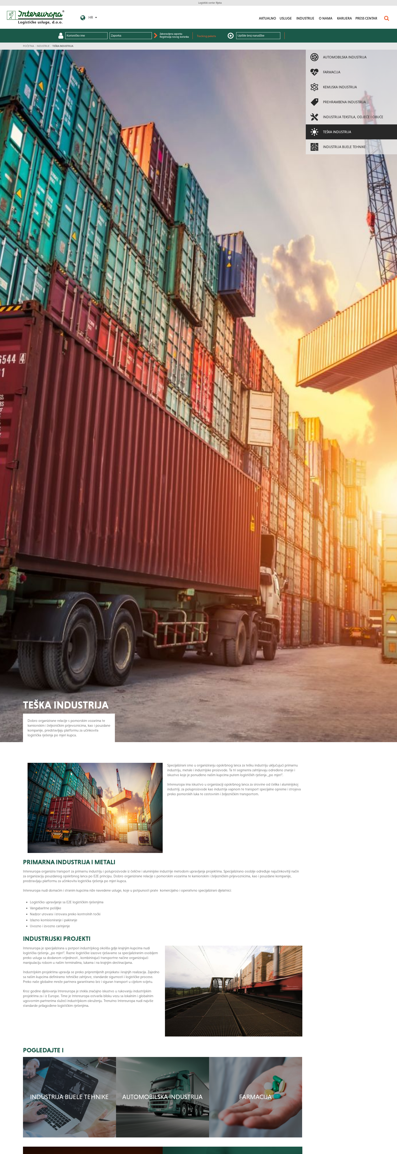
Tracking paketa (206, 36)
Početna (28, 46)
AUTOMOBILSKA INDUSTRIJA (162, 1096)
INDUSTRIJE (305, 18)
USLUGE (286, 18)
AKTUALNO (267, 18)
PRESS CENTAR (366, 18)
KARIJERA (344, 18)
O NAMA (325, 18)
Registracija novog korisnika (174, 36)
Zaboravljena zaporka (171, 33)
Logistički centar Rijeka (210, 2)
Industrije (43, 46)
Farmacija (255, 1096)
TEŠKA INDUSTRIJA (62, 46)
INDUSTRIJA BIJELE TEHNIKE (69, 1096)
